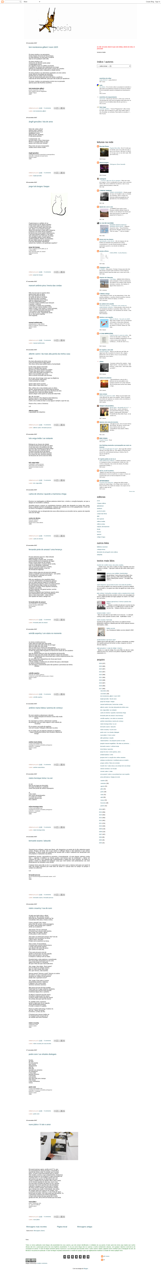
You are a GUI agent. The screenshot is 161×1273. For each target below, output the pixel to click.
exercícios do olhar (105, 78)
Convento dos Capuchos (106, 482)
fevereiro (103, 803)
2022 (100, 674)
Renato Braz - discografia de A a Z (119, 407)
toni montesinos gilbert (39, 111)
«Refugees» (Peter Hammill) (117, 164)
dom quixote (100, 519)
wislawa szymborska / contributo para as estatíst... (114, 760)
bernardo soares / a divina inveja (109, 746)
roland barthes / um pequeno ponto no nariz (112, 740)
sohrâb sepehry (37, 697)
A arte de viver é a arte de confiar (119, 335)
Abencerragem (104, 162)
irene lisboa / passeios (106, 749)
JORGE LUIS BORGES (116, 192)
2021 (100, 677)
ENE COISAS (103, 438)
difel (98, 516)
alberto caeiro (37, 427)
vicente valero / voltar (106, 771)
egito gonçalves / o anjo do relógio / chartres (109, 648)
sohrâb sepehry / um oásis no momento (45, 633)
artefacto (99, 508)
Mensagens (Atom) (39, 1230)
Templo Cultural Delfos (106, 406)
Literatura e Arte (104, 267)
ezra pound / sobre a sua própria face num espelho (115, 774)
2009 (100, 829)
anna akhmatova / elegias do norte (110, 777)
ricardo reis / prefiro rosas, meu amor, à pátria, (110, 565)
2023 (100, 671)
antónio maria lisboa (39, 767)
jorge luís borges (38, 275)
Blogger (86, 1268)
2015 (100, 812)
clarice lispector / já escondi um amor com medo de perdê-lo (114, 584)
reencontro (102, 98)
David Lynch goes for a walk (107, 395)
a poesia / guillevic (104, 108)
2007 (100, 834)
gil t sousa (106, 1256)
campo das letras (102, 513)
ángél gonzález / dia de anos (41, 122)
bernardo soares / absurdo (40, 841)
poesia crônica (104, 251)
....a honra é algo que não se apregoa (110, 180)
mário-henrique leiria (39, 830)
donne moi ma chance (106, 239)
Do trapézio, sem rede (106, 349)
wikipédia (99, 554)
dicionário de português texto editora (107, 552)
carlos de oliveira (38, 538)
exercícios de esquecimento (108, 97)
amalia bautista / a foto (106, 754)
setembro (103, 783)
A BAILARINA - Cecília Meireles (118, 252)
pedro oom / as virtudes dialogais (42, 1054)
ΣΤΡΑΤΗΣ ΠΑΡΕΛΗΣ (105, 190)
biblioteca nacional (102, 547)
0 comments (47, 108)
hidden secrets (111, 628)
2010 (100, 826)
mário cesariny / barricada (104, 620)
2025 (100, 666)
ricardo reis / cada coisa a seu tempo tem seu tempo (115, 766)
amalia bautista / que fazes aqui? (106, 639)
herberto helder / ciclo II (103, 613)
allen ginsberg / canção (107, 738)
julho (102, 789)
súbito (101, 361)
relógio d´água (101, 537)
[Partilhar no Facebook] (61, 108)
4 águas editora (101, 503)
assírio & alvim (101, 511)
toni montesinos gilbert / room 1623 (43, 47)
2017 (100, 688)
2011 (100, 823)
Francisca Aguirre (104, 351)
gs (104, 1259)
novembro (104, 693)
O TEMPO (102, 269)
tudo (100, 85)
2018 (100, 685)
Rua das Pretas (104, 146)
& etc (98, 500)
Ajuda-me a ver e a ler (106, 207)
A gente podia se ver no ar (107, 459)
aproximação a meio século (107, 241)
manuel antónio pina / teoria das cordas (45, 286)
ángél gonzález (37, 175)
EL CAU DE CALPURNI (106, 223)
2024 (100, 669)
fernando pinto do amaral (40, 622)
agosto (103, 786)
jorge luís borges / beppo (39, 186)
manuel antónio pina (39, 343)
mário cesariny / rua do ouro (40, 908)
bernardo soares (38, 897)
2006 (100, 837)
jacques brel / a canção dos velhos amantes (113, 757)
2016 (100, 809)
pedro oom (36, 1114)
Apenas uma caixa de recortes (108, 422)
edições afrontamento (103, 526)
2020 (100, 680)
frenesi (99, 531)
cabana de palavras (105, 377)
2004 (100, 843)
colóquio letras (101, 549)
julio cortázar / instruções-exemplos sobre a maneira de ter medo (115, 593)
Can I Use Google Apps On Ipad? (108, 448)
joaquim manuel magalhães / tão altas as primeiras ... (115, 743)
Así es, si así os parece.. (106, 470)
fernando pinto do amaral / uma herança (45, 549)
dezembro (104, 691)
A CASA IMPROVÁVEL (106, 333)
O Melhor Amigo (104, 293)
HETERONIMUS (104, 481)
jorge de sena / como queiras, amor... (111, 752)
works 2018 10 (103, 80)
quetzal (99, 534)
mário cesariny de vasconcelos (42, 1043)
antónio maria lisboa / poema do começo (46, 708)
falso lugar (102, 107)
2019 (100, 683)
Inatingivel (102, 179)
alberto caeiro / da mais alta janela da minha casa (49, 354)
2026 (100, 663)
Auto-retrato (103, 394)
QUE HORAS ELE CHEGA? (107, 460)
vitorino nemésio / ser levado (108, 768)
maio (102, 794)
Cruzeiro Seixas (103, 440)
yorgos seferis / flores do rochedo (110, 763)
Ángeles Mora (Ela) (115, 148)
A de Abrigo (113, 279)
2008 (100, 831)
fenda (98, 529)
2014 (100, 815)
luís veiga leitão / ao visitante (41, 438)
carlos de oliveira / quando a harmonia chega (47, 494)
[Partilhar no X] (59, 108)
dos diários (102, 87)
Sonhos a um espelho (106, 317)
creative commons (41, 1263)
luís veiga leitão (37, 483)
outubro (103, 780)
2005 (100, 840)
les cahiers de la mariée (106, 304)
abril (102, 797)
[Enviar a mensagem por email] (55, 108)
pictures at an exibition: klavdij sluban (117, 573)
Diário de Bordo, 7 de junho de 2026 (120, 319)
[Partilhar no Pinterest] (64, 108)
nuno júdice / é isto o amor (40, 1124)
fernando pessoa (46, 427)
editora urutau (101, 524)
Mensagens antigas (84, 1227)
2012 (100, 820)
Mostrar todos (132, 491)
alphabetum (100, 506)
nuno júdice (36, 1219)
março (103, 800)
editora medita (101, 521)
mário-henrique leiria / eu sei (41, 778)
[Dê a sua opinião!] (57, 108)
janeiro (103, 805)
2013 (100, 817)
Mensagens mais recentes (36, 1227)
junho (102, 791)
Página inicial (62, 1227)
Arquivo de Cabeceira (106, 277)
